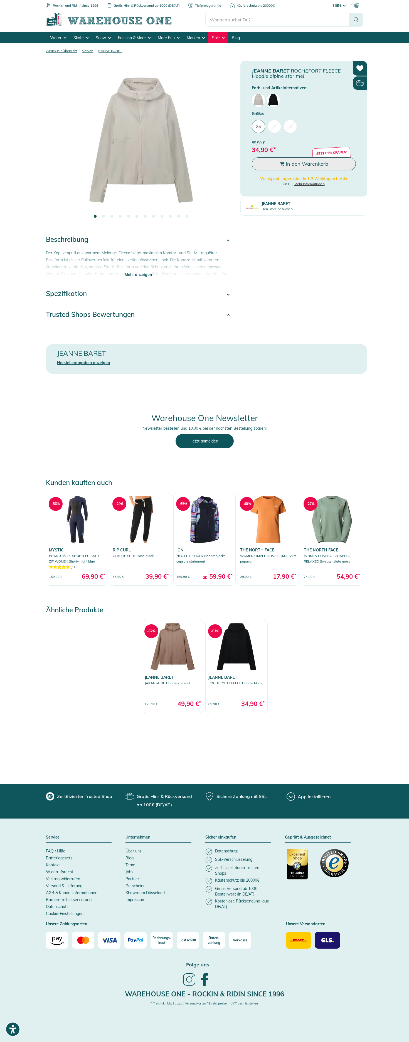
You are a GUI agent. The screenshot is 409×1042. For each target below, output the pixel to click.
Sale (216, 37)
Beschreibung (67, 239)
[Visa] (109, 940)
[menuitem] (258, 100)
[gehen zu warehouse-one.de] (125, 25)
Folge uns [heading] (197, 964)
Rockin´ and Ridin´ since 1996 (75, 5)
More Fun (167, 37)
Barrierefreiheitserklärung (69, 899)
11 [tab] (178, 216)
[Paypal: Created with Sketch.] (135, 940)
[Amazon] (57, 940)
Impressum (135, 899)
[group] (79, 796)
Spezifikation (66, 293)
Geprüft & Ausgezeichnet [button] (308, 837)
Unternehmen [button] (137, 837)
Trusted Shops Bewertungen (90, 314)
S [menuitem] (274, 126)
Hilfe (338, 5)
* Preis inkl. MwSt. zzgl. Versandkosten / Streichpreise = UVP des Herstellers (204, 1003)
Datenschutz (57, 906)
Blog (236, 37)
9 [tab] (162, 216)
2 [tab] (103, 216)
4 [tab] (120, 216)
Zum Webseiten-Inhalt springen (28, 2)
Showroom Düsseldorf (145, 892)
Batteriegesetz (59, 858)
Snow (101, 37)
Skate (79, 37)
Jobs (129, 871)
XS (258, 126)
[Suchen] (356, 20)
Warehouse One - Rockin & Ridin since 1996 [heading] (204, 994)
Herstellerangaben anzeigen (83, 362)
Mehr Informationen (309, 184)
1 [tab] (95, 216)
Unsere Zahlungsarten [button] (66, 924)
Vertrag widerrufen (63, 878)
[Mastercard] (83, 940)
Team (130, 864)
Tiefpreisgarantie (208, 5)
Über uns (133, 851)
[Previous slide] (55, 143)
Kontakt (53, 864)
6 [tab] (137, 216)
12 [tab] (187, 216)
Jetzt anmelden (204, 441)
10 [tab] (170, 216)
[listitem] (238, 851)
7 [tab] (145, 216)
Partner (132, 878)
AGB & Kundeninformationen (71, 892)
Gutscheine (135, 885)
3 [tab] (112, 216)
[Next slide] (226, 143)
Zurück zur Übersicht (61, 51)
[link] (77, 539)
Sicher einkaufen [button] (220, 837)
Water (56, 37)
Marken (194, 37)
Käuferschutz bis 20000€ (255, 5)
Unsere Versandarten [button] (305, 924)
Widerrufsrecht (59, 871)
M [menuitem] (290, 126)
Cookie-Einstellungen (64, 913)
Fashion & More (132, 37)
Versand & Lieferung (64, 885)
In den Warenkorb (306, 164)
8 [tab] (153, 216)
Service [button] (53, 837)
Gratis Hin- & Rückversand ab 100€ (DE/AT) (147, 5)
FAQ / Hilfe (55, 851)
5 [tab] (128, 216)
